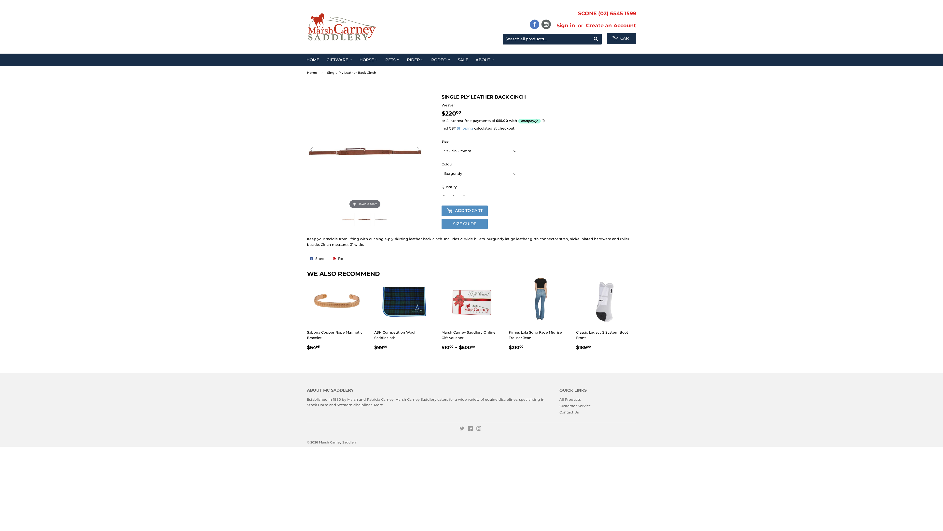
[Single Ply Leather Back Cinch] (348, 219)
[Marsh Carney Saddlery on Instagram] (478, 429)
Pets (391, 60)
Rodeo (439, 60)
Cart (625, 38)
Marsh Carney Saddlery (338, 442)
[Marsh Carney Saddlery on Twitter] (461, 429)
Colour (447, 164)
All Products (570, 399)
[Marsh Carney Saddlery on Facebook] (470, 429)
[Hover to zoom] (365, 151)
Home (312, 60)
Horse (367, 60)
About (483, 60)
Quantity (449, 187)
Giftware (338, 60)
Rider (414, 60)
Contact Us (569, 412)
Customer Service (575, 406)
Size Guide (464, 223)
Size (445, 141)
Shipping (465, 128)
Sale (463, 60)
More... (379, 405)
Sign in (565, 25)
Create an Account (611, 25)
